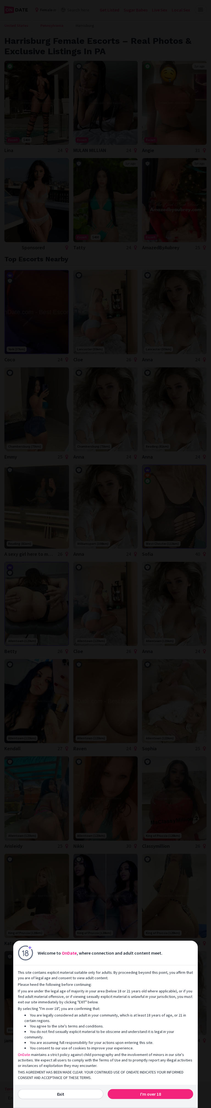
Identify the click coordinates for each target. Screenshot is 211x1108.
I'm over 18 (150, 1094)
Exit (60, 1094)
